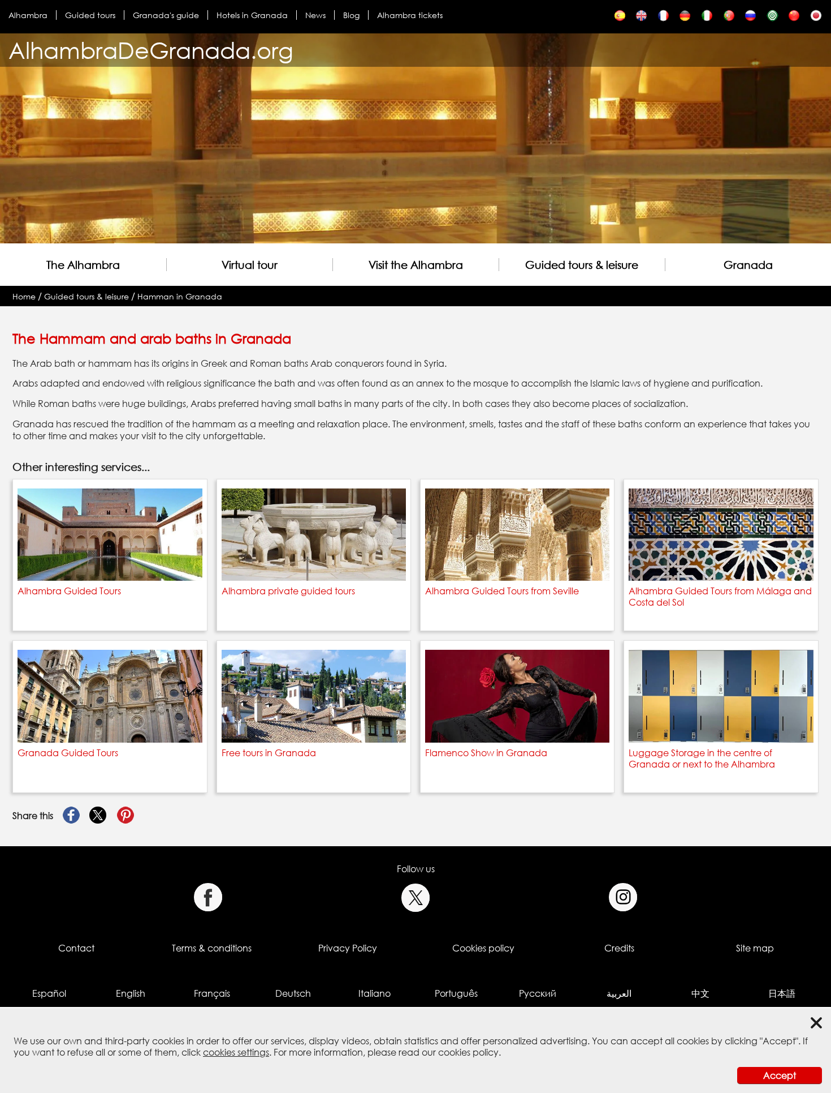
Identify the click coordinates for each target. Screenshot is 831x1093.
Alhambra (27, 15)
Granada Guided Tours (68, 752)
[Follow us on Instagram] (623, 897)
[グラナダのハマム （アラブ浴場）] (816, 18)
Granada (748, 264)
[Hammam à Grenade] (663, 18)
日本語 (781, 993)
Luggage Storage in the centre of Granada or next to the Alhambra (702, 758)
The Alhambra (83, 264)
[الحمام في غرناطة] (772, 18)
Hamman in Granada (179, 296)
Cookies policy (483, 948)
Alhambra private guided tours (288, 591)
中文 (700, 993)
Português (456, 993)
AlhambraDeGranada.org (150, 50)
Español (49, 993)
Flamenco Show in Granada (486, 752)
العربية (619, 993)
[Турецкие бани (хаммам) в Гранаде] (750, 18)
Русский (537, 993)
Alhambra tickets (410, 15)
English (130, 993)
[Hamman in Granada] (641, 18)
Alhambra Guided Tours (69, 591)
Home (24, 296)
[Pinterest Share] (125, 816)
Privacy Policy (347, 948)
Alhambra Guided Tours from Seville (502, 591)
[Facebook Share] (71, 816)
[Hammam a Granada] (707, 18)
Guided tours (90, 15)
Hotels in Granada (252, 15)
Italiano (374, 993)
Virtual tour (250, 264)
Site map (755, 948)
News (315, 15)
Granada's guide (166, 15)
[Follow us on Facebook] (207, 897)
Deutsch (293, 993)
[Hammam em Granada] (729, 18)
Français (212, 993)
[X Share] (98, 816)
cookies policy (468, 1052)
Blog (351, 15)
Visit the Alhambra (416, 264)
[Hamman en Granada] (620, 18)
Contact (76, 948)
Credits (619, 948)
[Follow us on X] (415, 897)
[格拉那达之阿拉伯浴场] (794, 18)
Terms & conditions (212, 948)
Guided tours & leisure (581, 264)
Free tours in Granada (269, 752)
